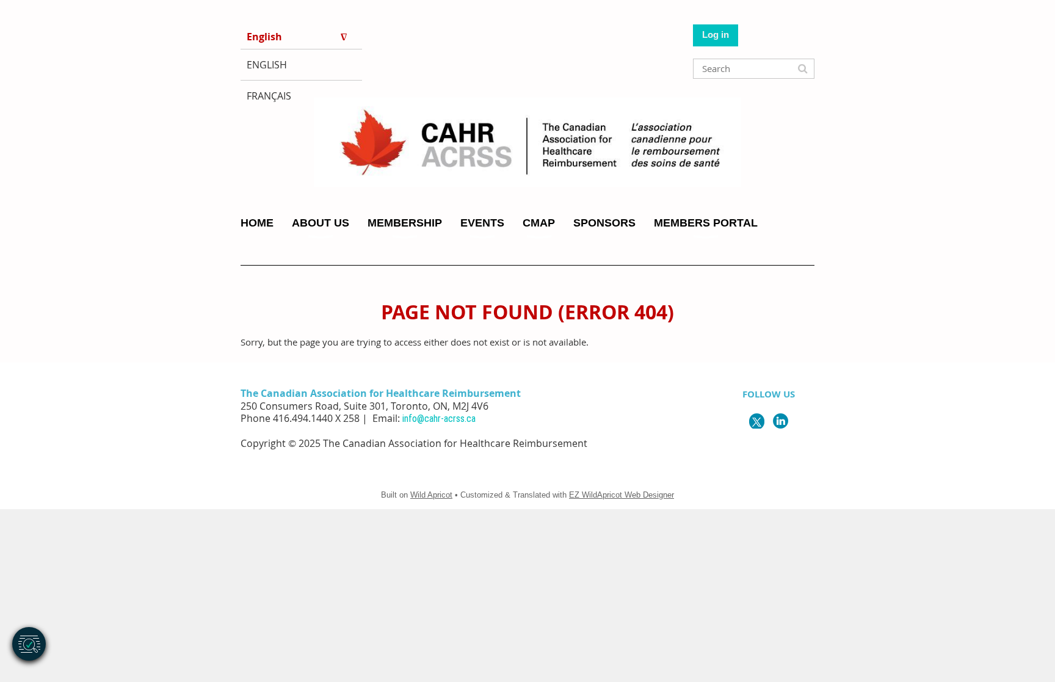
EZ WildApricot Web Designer (621, 494)
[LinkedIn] (780, 421)
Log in (715, 34)
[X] (756, 421)
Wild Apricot (431, 494)
